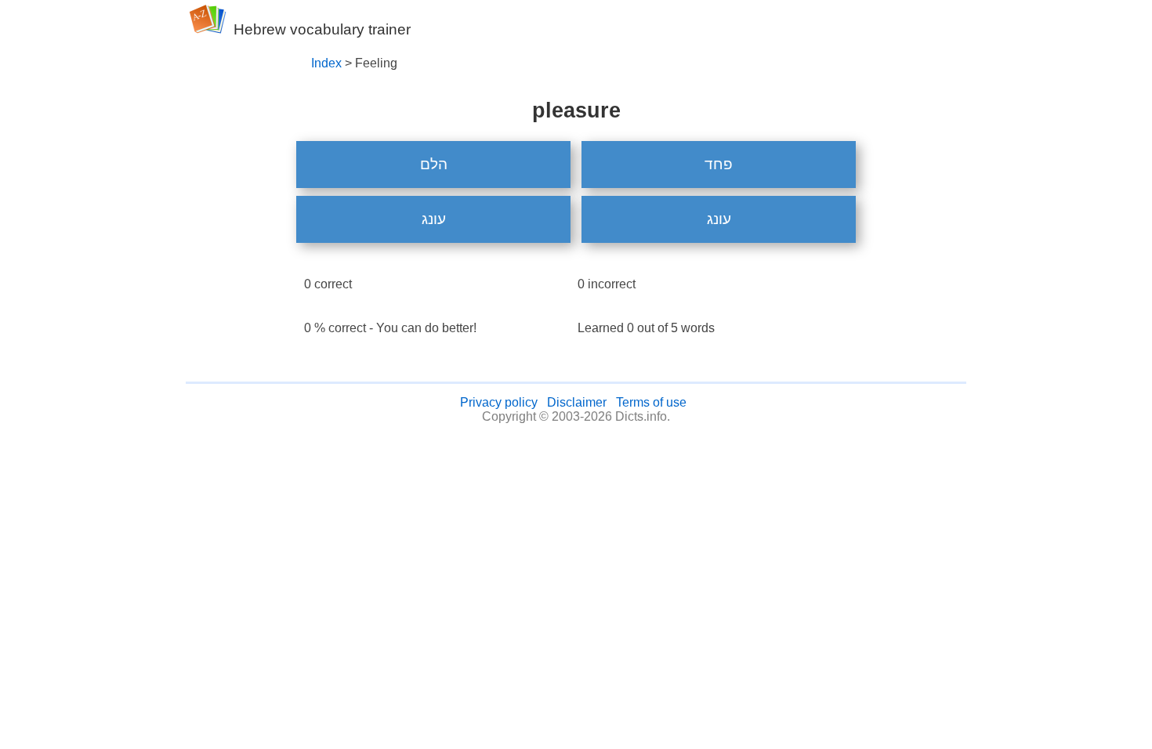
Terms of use (651, 402)
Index (326, 63)
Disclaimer (577, 402)
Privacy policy (499, 402)
